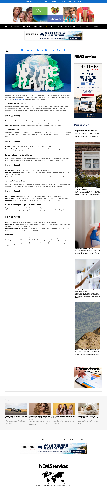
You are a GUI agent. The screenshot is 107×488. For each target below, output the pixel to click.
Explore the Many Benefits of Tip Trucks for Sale (87, 349)
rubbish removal (19, 99)
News (47, 26)
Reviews (60, 26)
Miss (79, 1)
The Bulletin (46, 1)
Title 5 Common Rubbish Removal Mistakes (40, 50)
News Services (30, 1)
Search (96, 26)
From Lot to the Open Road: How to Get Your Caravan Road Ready (16, 417)
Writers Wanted (55, 439)
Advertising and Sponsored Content (77, 439)
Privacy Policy (34, 439)
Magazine (41, 26)
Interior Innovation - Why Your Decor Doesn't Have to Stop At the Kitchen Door (88, 290)
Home (6, 26)
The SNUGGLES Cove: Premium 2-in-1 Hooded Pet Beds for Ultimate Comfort (88, 417)
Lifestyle (53, 26)
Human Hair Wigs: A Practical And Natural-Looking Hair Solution (64, 417)
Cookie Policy (42, 439)
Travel (29, 26)
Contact (27, 439)
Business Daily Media (67, 1)
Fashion (23, 26)
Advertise (49, 439)
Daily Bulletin (55, 1)
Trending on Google (70, 26)
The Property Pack (82, 26)
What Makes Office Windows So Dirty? (84, 248)
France (35, 26)
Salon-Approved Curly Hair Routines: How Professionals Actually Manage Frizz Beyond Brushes (40, 418)
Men (75, 1)
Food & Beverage (14, 26)
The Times (39, 1)
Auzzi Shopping (64, 439)
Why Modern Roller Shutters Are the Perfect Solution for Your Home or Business (88, 188)
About (23, 439)
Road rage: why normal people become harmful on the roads (87, 131)
